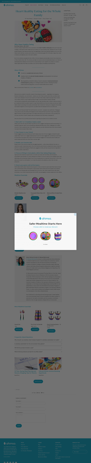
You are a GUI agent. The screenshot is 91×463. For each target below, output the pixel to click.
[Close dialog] (75, 214)
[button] (33, 236)
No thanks (45, 244)
